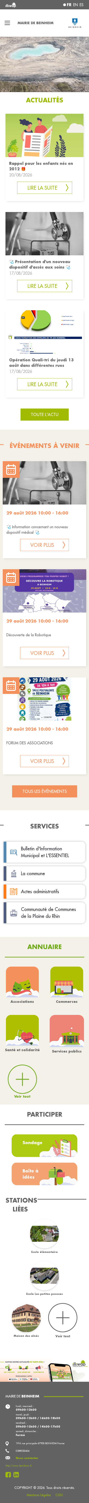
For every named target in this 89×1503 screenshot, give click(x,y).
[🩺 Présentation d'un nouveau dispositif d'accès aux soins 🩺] (44, 233)
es (82, 5)
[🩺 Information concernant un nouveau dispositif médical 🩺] (44, 482)
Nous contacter (27, 1458)
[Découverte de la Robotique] (44, 591)
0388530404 (22, 1450)
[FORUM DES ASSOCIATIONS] (44, 699)
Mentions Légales (39, 1495)
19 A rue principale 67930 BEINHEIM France (40, 1443)
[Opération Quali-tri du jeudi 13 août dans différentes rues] (44, 331)
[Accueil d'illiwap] (20, 4)
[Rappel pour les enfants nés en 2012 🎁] (44, 135)
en (75, 5)
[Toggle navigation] (7, 23)
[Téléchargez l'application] (44, 1369)
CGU (59, 1495)
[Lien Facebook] (9, 1474)
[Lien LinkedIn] (17, 1474)
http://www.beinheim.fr (18, 1465)
